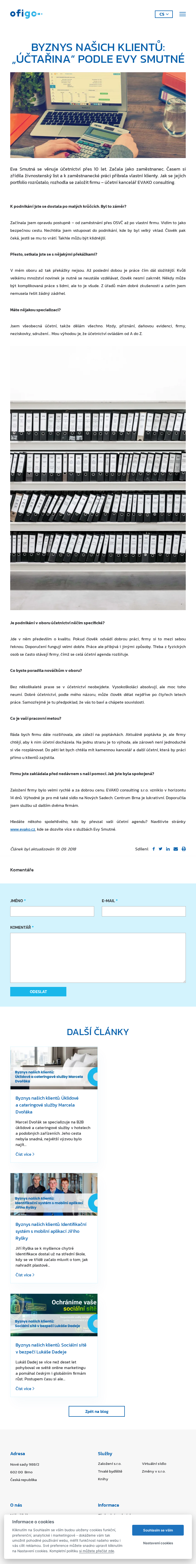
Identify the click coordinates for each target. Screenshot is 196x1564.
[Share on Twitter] (160, 848)
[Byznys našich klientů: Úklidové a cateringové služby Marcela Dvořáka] (53, 1068)
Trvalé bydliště (110, 1471)
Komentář (21, 927)
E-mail (109, 901)
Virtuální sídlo (154, 1463)
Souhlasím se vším (158, 1530)
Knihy (103, 1479)
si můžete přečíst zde (96, 1551)
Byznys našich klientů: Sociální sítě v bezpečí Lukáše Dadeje (51, 1348)
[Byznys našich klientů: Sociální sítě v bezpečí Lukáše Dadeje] (53, 1315)
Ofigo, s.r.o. (26, 14)
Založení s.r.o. (109, 1463)
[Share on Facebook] (154, 849)
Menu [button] (182, 14)
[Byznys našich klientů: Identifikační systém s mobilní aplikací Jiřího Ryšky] (53, 1194)
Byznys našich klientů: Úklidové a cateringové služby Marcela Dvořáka (47, 1104)
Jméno (17, 901)
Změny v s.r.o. (154, 1471)
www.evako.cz (22, 829)
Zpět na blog (96, 1411)
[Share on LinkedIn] (168, 849)
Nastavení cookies (158, 1543)
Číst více (24, 1154)
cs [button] (162, 14)
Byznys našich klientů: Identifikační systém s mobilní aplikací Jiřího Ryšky (51, 1231)
